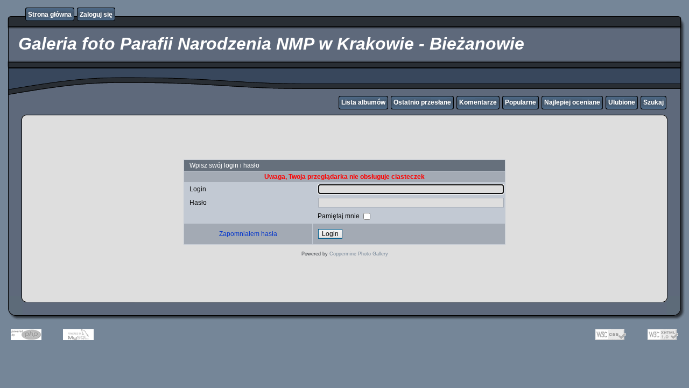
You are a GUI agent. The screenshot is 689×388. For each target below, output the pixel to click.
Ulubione (621, 102)
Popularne (520, 102)
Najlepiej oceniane (572, 102)
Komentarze (478, 102)
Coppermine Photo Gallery (358, 254)
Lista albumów (363, 102)
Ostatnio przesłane (422, 102)
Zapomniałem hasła (248, 234)
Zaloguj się (96, 14)
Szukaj (653, 102)
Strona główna (50, 14)
